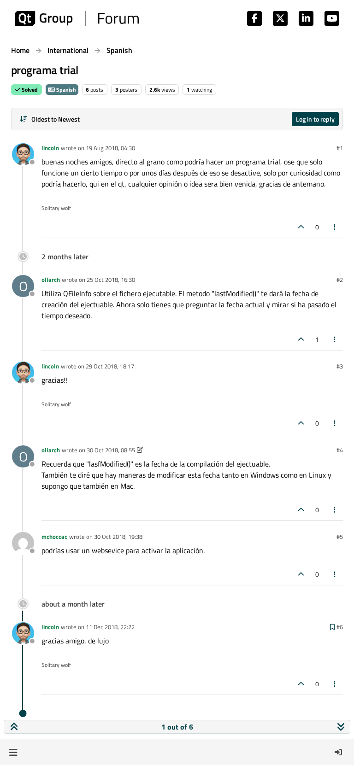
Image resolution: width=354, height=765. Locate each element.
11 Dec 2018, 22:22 (110, 626)
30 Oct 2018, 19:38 (118, 536)
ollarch (50, 279)
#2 (339, 279)
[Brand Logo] (77, 18)
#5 (339, 536)
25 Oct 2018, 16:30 (111, 279)
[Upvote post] (301, 227)
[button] (13, 752)
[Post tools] (335, 227)
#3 (339, 366)
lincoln (50, 147)
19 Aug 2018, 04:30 (110, 147)
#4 (339, 450)
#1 (339, 147)
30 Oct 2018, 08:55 (111, 450)
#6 (339, 626)
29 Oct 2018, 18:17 (110, 366)
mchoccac (54, 536)
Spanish (65, 89)
